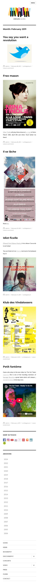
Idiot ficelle (10, 237)
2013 (6, 498)
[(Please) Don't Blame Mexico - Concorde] (19, 274)
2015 (6, 491)
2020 (6, 471)
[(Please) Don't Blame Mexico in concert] (19, 189)
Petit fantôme (12, 366)
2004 (6, 533)
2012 (6, 502)
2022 (6, 463)
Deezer (19, 251)
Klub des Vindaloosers (17, 302)
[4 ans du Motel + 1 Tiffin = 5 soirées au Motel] (19, 330)
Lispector (6, 375)
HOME (5, 543)
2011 (6, 506)
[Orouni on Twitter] (19, 53)
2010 (6, 510)
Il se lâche (9, 151)
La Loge (28, 132)
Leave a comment (8, 68)
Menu (33, 3)
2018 (6, 479)
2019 (6, 475)
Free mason (11, 75)
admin (8, 66)
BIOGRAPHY (7, 552)
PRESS (5, 569)
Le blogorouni (27, 66)
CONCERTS (7, 561)
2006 (6, 526)
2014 (6, 494)
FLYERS (5, 574)
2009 (6, 514)
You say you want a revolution (15, 39)
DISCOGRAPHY (8, 556)
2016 (6, 487)
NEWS (5, 547)
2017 (6, 483)
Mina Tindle (7, 132)
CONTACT (6, 578)
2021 (6, 467)
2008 (6, 518)
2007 (6, 522)
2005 (6, 529)
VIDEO (5, 565)
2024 (6, 459)
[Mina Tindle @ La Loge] (19, 104)
